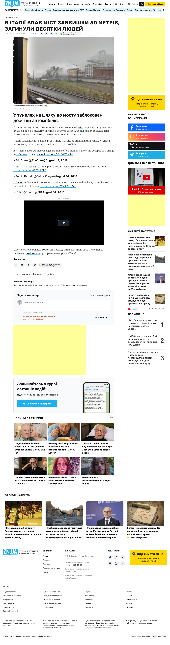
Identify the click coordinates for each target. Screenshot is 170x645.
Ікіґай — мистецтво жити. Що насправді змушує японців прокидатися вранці (139, 299)
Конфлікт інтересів (52, 599)
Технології (89, 596)
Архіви (45, 556)
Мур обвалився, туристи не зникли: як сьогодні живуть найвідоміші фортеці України (142, 324)
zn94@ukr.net (70, 572)
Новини (51, 4)
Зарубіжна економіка (53, 596)
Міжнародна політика (12, 596)
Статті (61, 4)
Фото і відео (73, 4)
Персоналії (48, 607)
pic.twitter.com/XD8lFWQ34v (58, 186)
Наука (87, 592)
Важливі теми (13, 10)
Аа (142, 4)
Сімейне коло (131, 599)
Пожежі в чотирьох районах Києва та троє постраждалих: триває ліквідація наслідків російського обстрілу (143, 358)
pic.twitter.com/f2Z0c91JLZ (29, 170)
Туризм (129, 603)
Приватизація (9, 607)
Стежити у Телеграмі (39, 403)
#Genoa (18, 182)
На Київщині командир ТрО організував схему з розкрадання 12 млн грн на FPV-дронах (142, 340)
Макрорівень (8, 599)
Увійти (135, 4)
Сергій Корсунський (139, 538)
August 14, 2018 (57, 160)
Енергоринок (8, 603)
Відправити (101, 318)
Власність (130, 607)
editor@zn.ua (70, 578)
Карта (45, 572)
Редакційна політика (51, 568)
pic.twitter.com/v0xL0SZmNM (55, 154)
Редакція (46, 560)
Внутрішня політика (11, 592)
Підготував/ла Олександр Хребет (34, 273)
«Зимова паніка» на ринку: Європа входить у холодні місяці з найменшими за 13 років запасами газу (141, 243)
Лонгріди (97, 4)
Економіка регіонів (11, 611)
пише (58, 140)
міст (80, 126)
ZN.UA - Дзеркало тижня (146, 189)
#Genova (21, 154)
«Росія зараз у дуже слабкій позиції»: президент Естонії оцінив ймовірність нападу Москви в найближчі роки (139, 282)
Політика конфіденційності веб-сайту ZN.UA (149, 636)
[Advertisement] (49, 350)
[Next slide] (163, 10)
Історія (129, 596)
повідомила (33, 253)
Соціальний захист (52, 592)
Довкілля (89, 599)
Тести (108, 4)
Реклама (46, 564)
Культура (89, 607)
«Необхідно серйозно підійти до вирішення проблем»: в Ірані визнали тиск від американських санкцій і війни (141, 261)
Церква (88, 603)
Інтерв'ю (86, 4)
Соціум (129, 592)
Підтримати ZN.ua (155, 4)
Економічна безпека (52, 603)
